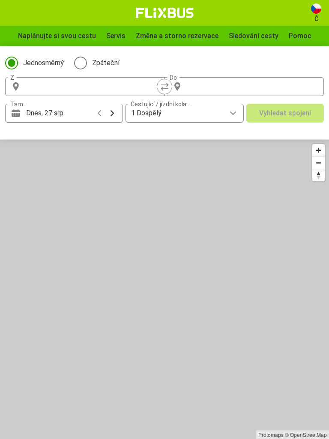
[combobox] (92, 86)
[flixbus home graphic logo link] (164, 13)
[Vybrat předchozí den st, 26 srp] (99, 113)
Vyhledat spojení (285, 113)
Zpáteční (106, 63)
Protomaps (271, 434)
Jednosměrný (43, 63)
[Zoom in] (318, 150)
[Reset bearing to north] (318, 175)
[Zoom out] (318, 162)
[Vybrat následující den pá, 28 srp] (112, 113)
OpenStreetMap (308, 434)
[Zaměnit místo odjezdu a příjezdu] (164, 86)
